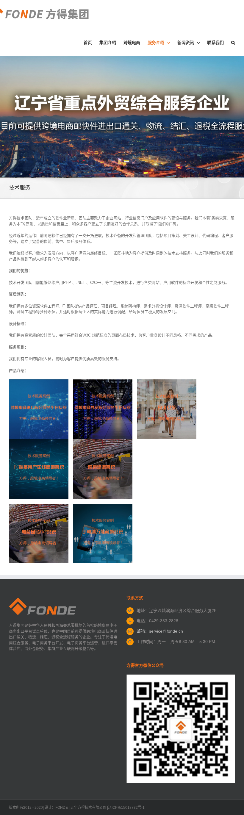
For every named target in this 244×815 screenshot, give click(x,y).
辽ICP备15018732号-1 (126, 807)
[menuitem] (91, 42)
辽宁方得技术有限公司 (88, 807)
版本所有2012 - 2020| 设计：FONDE (38, 807)
